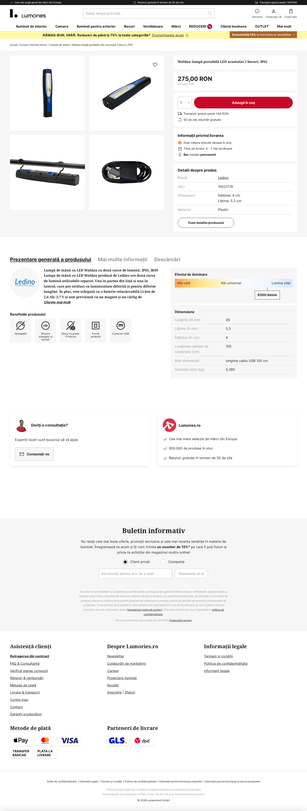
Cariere (113, 670)
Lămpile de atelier (59, 45)
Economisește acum (168, 35)
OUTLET (262, 26)
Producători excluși (180, 620)
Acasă (13, 45)
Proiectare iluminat (122, 678)
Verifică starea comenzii (29, 670)
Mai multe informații (122, 259)
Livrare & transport (25, 692)
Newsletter (115, 656)
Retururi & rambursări (26, 678)
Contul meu (19, 699)
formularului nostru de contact (144, 609)
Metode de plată (23, 685)
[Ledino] (25, 282)
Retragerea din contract (29, 656)
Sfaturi (130, 692)
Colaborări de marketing (126, 663)
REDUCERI (197, 26)
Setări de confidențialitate (62, 781)
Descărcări (167, 259)
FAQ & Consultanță (24, 663)
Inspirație (114, 692)
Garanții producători (26, 714)
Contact (16, 707)
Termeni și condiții (218, 656)
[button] (47, 172)
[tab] (50, 260)
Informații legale (217, 670)
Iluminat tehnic (38, 45)
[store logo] (28, 13)
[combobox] (148, 13)
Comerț (23, 45)
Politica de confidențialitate (225, 663)
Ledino (223, 177)
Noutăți (113, 685)
